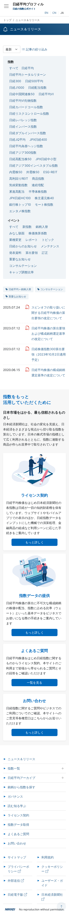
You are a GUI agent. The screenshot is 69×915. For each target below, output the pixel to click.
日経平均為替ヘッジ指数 (26, 146)
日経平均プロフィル (28, 4)
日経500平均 (34, 81)
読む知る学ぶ (17, 806)
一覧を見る (34, 682)
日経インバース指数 (23, 126)
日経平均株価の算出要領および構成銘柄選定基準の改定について (48, 333)
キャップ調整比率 (21, 272)
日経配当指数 (37, 87)
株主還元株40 (44, 198)
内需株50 (15, 172)
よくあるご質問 (18, 834)
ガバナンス (15, 796)
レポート (31, 240)
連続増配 (38, 185)
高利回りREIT (18, 178)
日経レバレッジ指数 (23, 120)
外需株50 (32, 172)
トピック (48, 240)
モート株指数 (44, 204)
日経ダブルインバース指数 (27, 133)
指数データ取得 (18, 825)
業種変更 (15, 240)
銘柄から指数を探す (21, 787)
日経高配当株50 (20, 159)
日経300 (15, 81)
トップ (7, 20)
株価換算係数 (38, 233)
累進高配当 (17, 191)
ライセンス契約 (18, 815)
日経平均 (27, 68)
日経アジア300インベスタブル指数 (33, 165)
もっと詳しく (34, 542)
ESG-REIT (50, 172)
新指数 (27, 227)
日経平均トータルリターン (27, 74)
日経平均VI (46, 94)
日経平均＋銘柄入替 (20, 289)
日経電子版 (16, 894)
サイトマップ (17, 857)
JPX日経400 (38, 139)
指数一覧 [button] (14, 768)
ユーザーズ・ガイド (52, 883)
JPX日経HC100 (20, 198)
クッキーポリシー (52, 869)
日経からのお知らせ (23, 246)
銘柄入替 (42, 227)
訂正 (45, 253)
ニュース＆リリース (21, 759)
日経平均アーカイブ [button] (21, 778)
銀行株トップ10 (20, 204)
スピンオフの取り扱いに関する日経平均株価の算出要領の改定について (48, 312)
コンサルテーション (23, 266)
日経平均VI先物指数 (23, 100)
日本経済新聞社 (52, 894)
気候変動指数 (18, 185)
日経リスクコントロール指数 (29, 113)
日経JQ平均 (17, 139)
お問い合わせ (17, 843)
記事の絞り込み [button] (36, 49)
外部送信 (14, 881)
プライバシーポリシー (18, 869)
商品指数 (38, 178)
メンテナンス (50, 246)
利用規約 (47, 857)
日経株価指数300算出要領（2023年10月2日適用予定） (48, 354)
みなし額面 (17, 233)
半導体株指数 (38, 191)
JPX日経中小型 (45, 159)
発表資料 (15, 253)
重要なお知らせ (20, 259)
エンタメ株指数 (20, 211)
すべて (13, 68)
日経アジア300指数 (22, 152)
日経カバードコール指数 (26, 107)
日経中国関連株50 (21, 94)
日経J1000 (16, 87)
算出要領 (31, 253)
